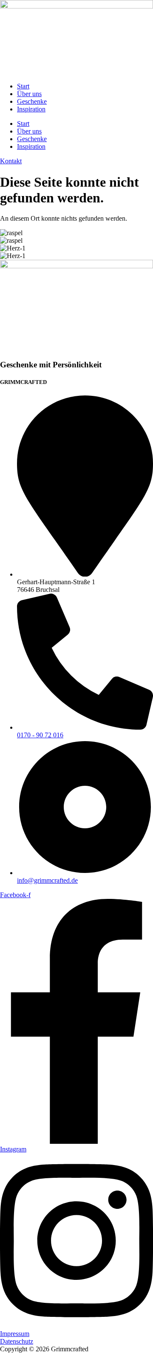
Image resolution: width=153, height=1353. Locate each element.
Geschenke (32, 101)
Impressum (14, 1333)
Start (23, 86)
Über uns (29, 93)
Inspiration (31, 109)
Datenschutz (16, 1341)
